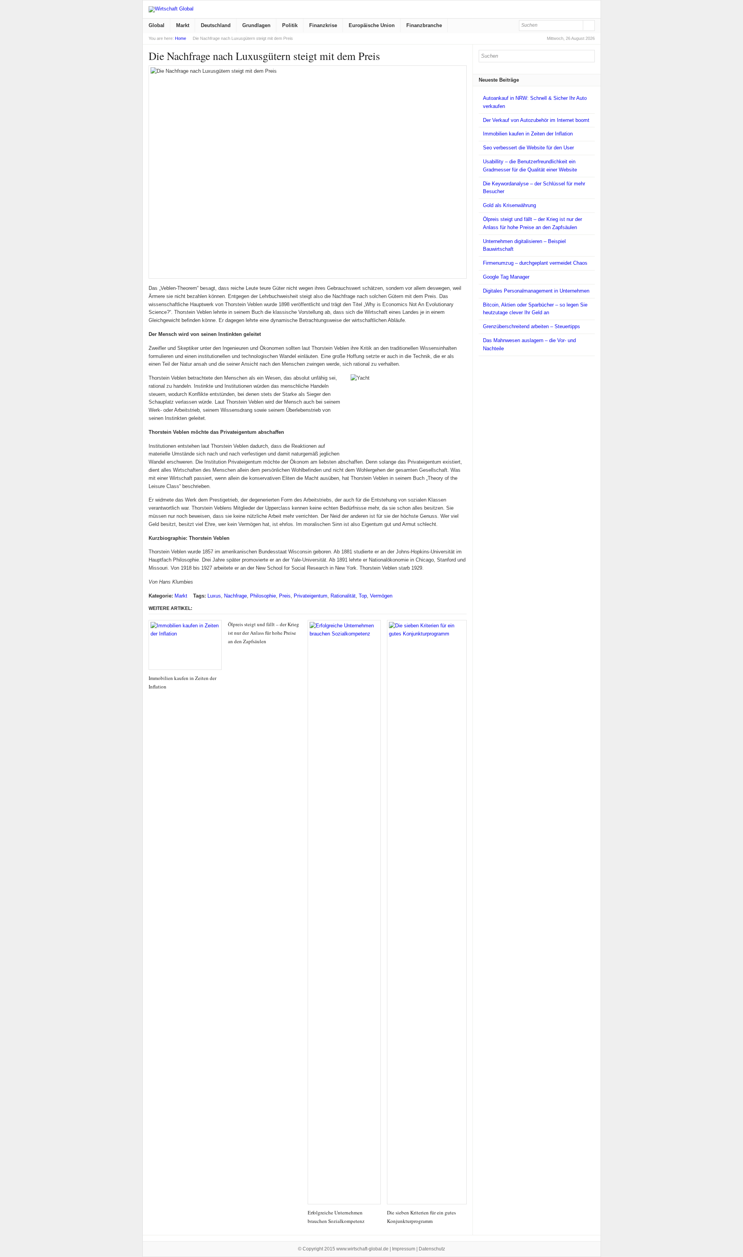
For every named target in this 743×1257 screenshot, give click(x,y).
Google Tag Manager (506, 277)
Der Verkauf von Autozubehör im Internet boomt (536, 120)
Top (363, 596)
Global (156, 25)
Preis (285, 596)
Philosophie (263, 596)
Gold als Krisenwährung (509, 205)
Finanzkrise (323, 25)
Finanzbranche (424, 25)
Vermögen (381, 596)
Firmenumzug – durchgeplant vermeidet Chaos (535, 263)
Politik (290, 25)
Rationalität (343, 596)
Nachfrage (235, 596)
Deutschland (216, 25)
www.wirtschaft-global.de (362, 1249)
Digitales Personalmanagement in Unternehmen (536, 291)
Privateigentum (310, 596)
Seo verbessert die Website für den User (528, 148)
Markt (182, 25)
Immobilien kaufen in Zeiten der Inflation (528, 134)
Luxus (214, 596)
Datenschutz (432, 1249)
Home (180, 38)
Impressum (403, 1249)
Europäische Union (372, 25)
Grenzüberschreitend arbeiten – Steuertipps (531, 326)
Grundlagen (256, 25)
